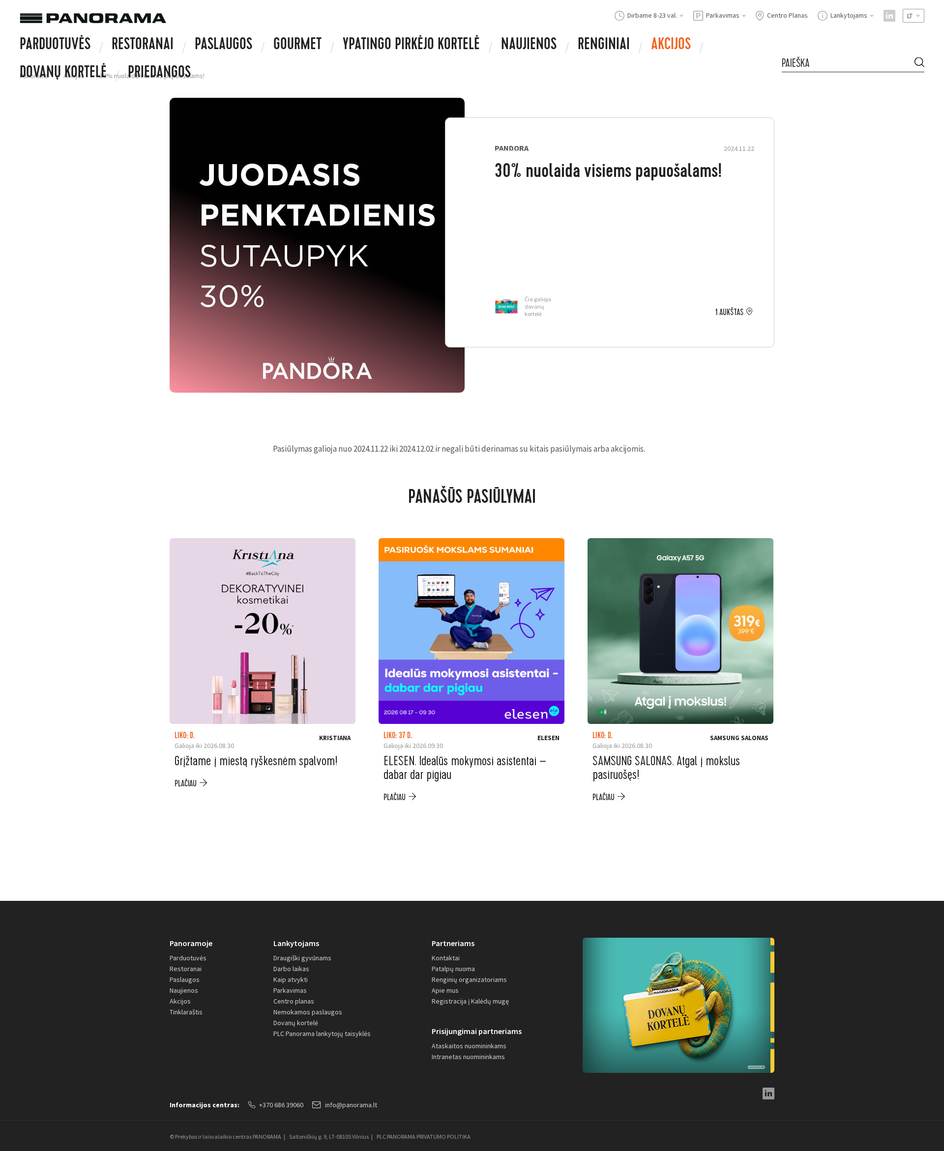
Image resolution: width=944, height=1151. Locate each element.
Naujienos (529, 45)
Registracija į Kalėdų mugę (470, 1001)
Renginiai (604, 45)
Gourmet (297, 45)
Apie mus (445, 990)
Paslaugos (223, 45)
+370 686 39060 (281, 1104)
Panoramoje (191, 943)
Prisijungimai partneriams (477, 1031)
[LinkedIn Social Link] (889, 16)
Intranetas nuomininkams (468, 1056)
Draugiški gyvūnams (302, 957)
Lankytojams (296, 943)
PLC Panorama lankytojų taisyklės (322, 1033)
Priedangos (159, 73)
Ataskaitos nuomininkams (469, 1045)
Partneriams (453, 943)
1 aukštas (729, 312)
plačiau (186, 783)
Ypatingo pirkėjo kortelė (411, 45)
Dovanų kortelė (295, 1022)
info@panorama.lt (351, 1104)
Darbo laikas (291, 968)
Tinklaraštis (186, 1011)
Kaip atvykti (290, 979)
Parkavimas (290, 990)
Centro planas (293, 1001)
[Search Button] (919, 63)
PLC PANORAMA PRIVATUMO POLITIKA (424, 1136)
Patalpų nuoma (453, 968)
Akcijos (671, 45)
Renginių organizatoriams (469, 979)
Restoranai (143, 45)
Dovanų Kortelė (63, 73)
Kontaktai (446, 957)
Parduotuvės (55, 45)
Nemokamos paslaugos (307, 1011)
